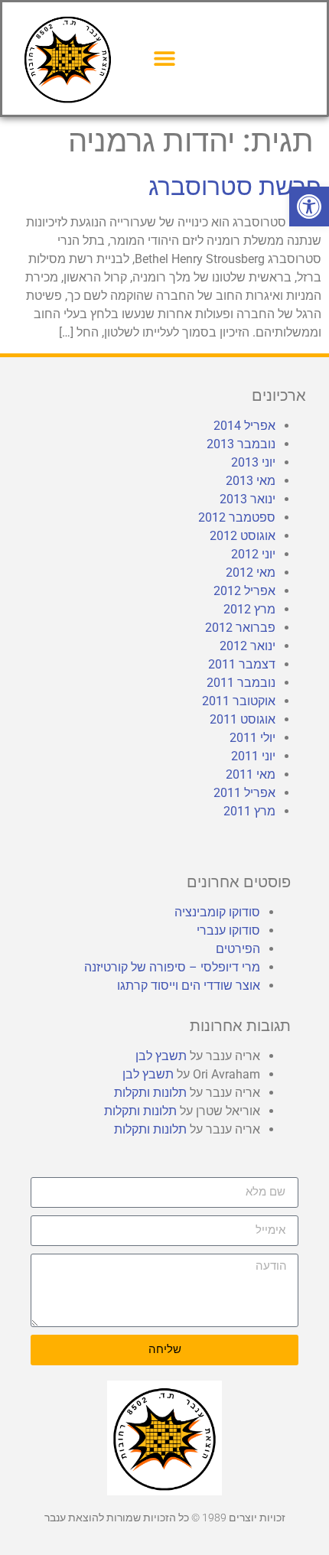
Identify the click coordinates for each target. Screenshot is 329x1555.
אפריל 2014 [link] (244, 425)
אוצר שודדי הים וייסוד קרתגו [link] (188, 985)
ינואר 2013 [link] (247, 499)
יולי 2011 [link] (252, 737)
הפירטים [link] (238, 949)
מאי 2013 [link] (250, 480)
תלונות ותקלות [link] (150, 1092)
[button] (165, 58)
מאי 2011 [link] (250, 774)
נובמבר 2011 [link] (241, 682)
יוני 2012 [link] (253, 554)
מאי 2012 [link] (250, 572)
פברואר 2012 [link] (240, 627)
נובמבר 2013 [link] (241, 444)
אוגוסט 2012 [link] (242, 536)
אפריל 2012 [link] (244, 591)
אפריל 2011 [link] (244, 793)
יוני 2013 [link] (253, 462)
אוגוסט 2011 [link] (242, 719)
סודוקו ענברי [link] (228, 930)
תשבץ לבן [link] (161, 1056)
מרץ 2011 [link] (249, 811)
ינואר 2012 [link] (247, 646)
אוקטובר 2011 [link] (238, 701)
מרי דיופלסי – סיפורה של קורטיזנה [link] (172, 967)
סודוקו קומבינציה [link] (217, 912)
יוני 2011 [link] (253, 756)
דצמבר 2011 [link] (241, 664)
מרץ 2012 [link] (249, 609)
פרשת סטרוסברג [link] (234, 186)
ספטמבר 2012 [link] (236, 517)
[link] (309, 206)
